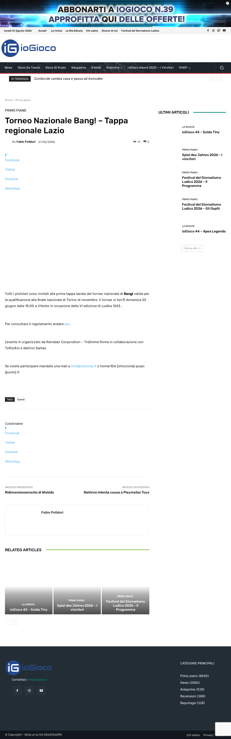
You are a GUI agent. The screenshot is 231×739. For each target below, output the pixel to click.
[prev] (212, 79)
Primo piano (23, 100)
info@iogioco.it (37, 679)
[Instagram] (213, 30)
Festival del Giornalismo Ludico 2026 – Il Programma (125, 605)
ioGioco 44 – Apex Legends (204, 231)
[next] (219, 79)
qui (67, 324)
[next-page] (15, 622)
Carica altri (191, 248)
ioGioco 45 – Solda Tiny (29, 610)
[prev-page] (8, 622)
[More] (77, 196)
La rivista (28, 604)
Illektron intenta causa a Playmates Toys (116, 492)
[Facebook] (208, 30)
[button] (221, 67)
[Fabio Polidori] (8, 142)
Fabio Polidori (25, 141)
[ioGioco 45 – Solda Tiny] (29, 585)
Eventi (21, 399)
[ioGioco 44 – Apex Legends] (168, 229)
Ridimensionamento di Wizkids (29, 492)
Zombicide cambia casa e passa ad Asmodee (68, 79)
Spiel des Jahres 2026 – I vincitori (77, 608)
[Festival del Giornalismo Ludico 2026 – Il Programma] (125, 585)
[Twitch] (219, 30)
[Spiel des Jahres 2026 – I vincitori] (77, 585)
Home (9, 100)
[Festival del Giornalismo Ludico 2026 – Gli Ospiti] (168, 204)
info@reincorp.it (83, 366)
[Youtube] (224, 30)
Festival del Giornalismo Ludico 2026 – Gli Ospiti (201, 206)
